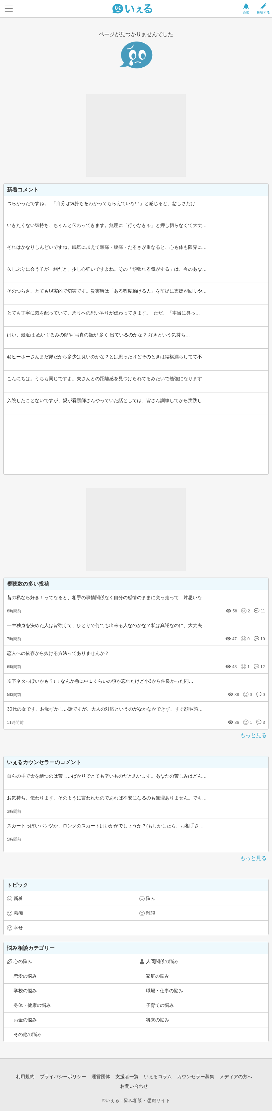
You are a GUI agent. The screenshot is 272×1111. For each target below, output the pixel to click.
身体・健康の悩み (32, 1005)
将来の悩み (157, 1019)
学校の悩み (25, 990)
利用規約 (25, 1076)
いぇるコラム (158, 1076)
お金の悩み (25, 1019)
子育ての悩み (160, 1005)
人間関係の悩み (162, 961)
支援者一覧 (127, 1076)
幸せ (18, 927)
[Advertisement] (136, 135)
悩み (150, 898)
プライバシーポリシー (63, 1076)
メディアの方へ (236, 1076)
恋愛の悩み (25, 976)
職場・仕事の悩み (164, 990)
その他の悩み (27, 1034)
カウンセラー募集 (195, 1076)
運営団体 (101, 1076)
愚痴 (18, 913)
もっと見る (253, 735)
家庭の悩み (157, 976)
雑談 (150, 913)
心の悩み (23, 961)
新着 (18, 898)
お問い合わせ (134, 1086)
